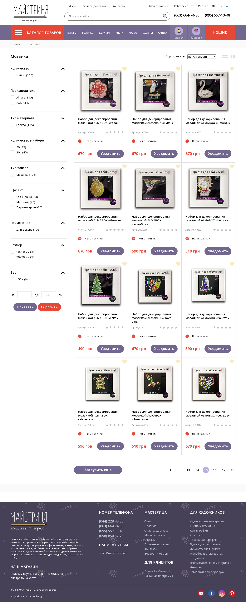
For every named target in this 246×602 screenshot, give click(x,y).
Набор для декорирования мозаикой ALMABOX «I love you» (151, 318)
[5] (122, 132)
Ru (220, 6)
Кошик (220, 32)
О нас (148, 521)
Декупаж (104, 32)
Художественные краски (207, 521)
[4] (119, 132)
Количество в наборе (27, 140)
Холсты (148, 32)
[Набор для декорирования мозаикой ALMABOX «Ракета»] (208, 286)
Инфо (72, 6)
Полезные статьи (156, 544)
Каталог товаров (44, 32)
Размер (16, 245)
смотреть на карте (24, 578)
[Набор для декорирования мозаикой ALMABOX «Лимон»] (101, 188)
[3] (115, 132)
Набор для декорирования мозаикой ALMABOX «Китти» (206, 218)
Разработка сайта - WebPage (27, 596)
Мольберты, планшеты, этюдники (206, 555)
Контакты (118, 6)
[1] (107, 132)
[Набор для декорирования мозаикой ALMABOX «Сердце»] (208, 384)
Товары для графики (204, 540)
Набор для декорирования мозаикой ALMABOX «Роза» (98, 121)
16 (215, 470)
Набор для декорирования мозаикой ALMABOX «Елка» (98, 316)
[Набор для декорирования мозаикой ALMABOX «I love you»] (155, 286)
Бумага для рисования (205, 544)
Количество (20, 68)
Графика (87, 32)
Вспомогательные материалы (210, 563)
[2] (111, 132)
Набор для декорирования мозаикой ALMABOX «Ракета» (207, 316)
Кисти (119, 32)
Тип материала (22, 118)
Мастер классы (154, 535)
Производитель (23, 91)
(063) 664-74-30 (186, 15)
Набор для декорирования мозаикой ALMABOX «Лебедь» (207, 121)
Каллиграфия (199, 530)
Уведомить (111, 153)
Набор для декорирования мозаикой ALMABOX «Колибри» (151, 220)
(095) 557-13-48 (217, 15)
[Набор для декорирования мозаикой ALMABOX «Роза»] (101, 91)
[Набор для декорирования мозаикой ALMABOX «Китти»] (208, 188)
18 (232, 470)
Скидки (162, 32)
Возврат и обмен (156, 553)
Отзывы (149, 540)
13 (188, 470)
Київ (167, 6)
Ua (226, 6)
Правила (150, 526)
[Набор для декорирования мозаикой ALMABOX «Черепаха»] (101, 384)
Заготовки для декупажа (207, 572)
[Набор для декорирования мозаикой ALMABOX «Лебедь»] (208, 91)
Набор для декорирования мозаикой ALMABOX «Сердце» (207, 413)
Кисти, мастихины (202, 526)
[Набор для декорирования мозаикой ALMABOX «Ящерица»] (155, 384)
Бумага (71, 32)
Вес (13, 272)
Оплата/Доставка (94, 6)
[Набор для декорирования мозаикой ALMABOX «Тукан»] (155, 91)
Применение (20, 223)
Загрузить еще (98, 469)
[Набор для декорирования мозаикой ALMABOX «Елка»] (101, 286)
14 (197, 470)
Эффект (17, 190)
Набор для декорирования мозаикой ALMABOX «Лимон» (99, 218)
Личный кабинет (155, 571)
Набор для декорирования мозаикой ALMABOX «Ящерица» (151, 415)
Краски (133, 32)
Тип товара (19, 168)
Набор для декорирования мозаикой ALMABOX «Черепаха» (98, 415)
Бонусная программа (158, 576)
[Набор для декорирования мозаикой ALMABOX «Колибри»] (155, 188)
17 (223, 470)
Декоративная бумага (205, 549)
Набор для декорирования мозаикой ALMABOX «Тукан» (153, 121)
